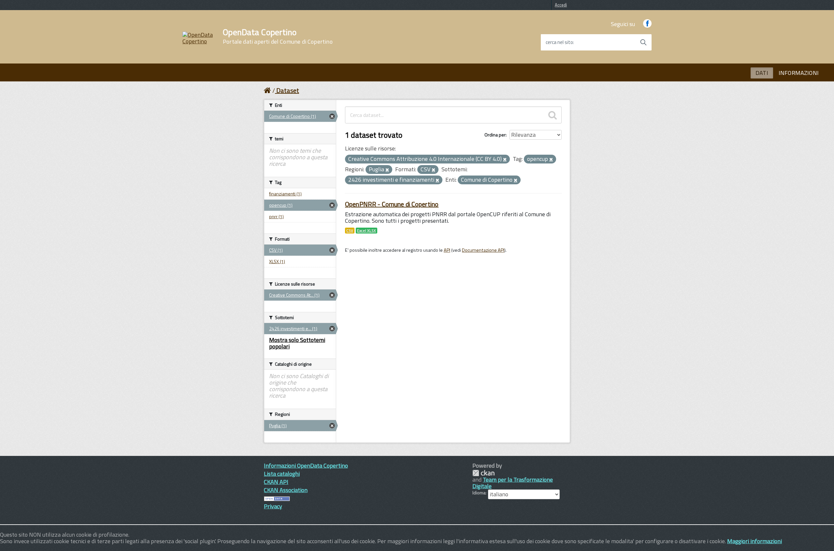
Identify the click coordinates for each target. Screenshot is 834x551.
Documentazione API (483, 250)
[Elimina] (505, 159)
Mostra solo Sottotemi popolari (297, 343)
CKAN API (276, 481)
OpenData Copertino (278, 36)
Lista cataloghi (282, 473)
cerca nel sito (559, 42)
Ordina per (495, 134)
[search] (552, 115)
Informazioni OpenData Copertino (306, 465)
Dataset (287, 90)
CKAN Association (286, 490)
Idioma (478, 492)
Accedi (561, 5)
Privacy (273, 506)
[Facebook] (647, 24)
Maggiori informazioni (754, 541)
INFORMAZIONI (799, 72)
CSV (349, 230)
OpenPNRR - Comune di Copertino (392, 204)
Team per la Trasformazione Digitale (512, 482)
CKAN (483, 473)
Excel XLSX (366, 230)
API (447, 250)
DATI (761, 72)
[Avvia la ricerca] (643, 42)
